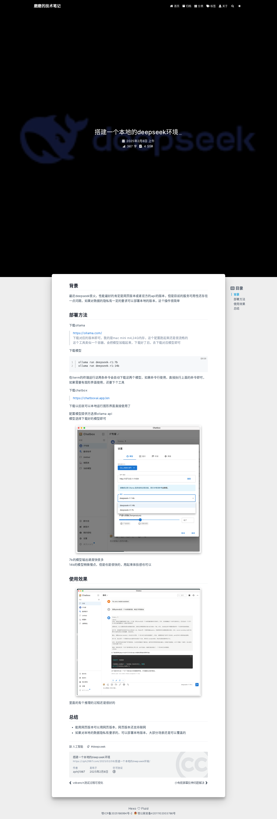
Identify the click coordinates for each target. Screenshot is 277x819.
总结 (237, 308)
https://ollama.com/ (87, 333)
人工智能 (78, 746)
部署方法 (239, 299)
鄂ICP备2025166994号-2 (116, 813)
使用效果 (239, 304)
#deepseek (98, 746)
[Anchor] (66, 286)
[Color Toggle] (239, 6)
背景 (237, 294)
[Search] (232, 6)
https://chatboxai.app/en (91, 398)
